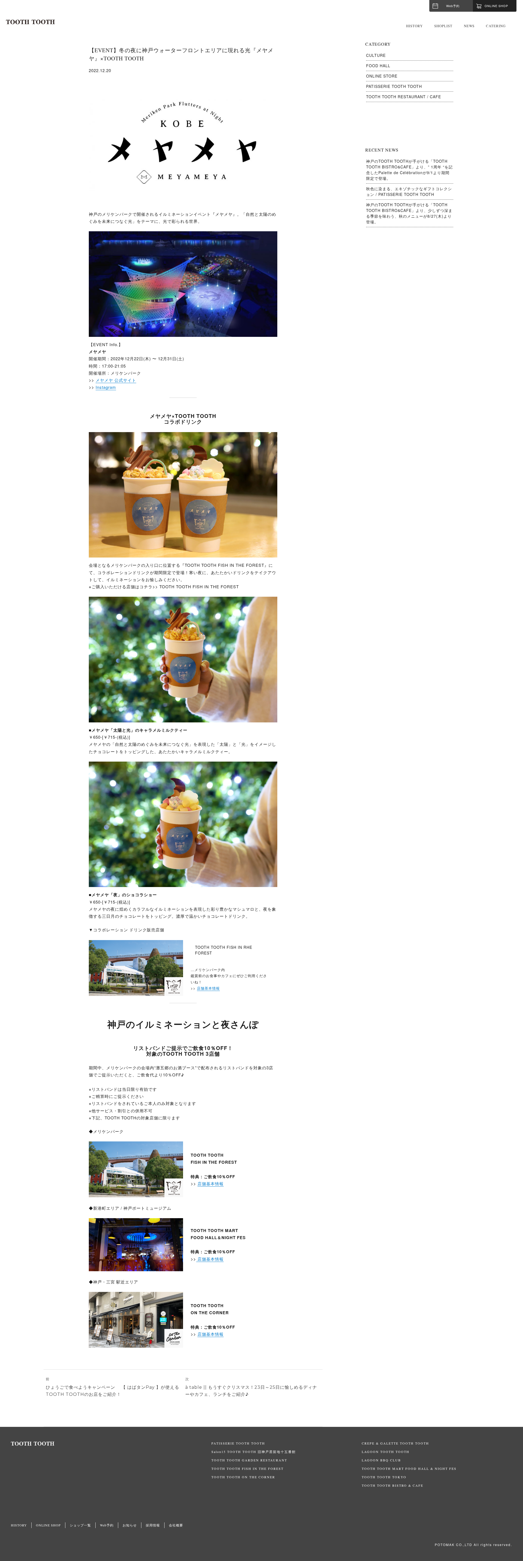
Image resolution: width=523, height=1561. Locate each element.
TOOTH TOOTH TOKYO (384, 1477)
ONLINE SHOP (48, 1525)
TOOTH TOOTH (111, 1444)
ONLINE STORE (381, 76)
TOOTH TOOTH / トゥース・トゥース (30, 22)
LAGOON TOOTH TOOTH (385, 1451)
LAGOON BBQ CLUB (381, 1460)
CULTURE (376, 55)
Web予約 (453, 6)
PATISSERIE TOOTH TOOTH (394, 86)
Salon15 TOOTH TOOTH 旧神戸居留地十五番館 (253, 1451)
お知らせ (130, 1525)
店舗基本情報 (208, 988)
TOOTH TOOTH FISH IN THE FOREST (247, 1468)
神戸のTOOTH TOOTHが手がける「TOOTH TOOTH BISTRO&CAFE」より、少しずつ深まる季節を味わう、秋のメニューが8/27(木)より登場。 (409, 213)
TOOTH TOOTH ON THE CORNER (243, 1477)
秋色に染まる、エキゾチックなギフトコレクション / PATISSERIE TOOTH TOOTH (409, 191)
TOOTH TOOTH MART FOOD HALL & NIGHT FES (409, 1468)
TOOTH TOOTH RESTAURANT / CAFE (403, 96)
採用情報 (153, 1525)
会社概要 (176, 1525)
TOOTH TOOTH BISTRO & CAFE (392, 1485)
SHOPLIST (443, 25)
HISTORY (414, 25)
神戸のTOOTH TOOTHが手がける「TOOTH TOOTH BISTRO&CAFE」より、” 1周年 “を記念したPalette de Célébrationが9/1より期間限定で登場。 (409, 169)
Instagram (106, 387)
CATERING (496, 25)
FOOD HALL (378, 65)
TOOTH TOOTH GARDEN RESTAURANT (249, 1460)
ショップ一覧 (80, 1525)
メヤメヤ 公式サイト (116, 380)
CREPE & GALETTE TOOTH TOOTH (395, 1443)
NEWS (469, 25)
